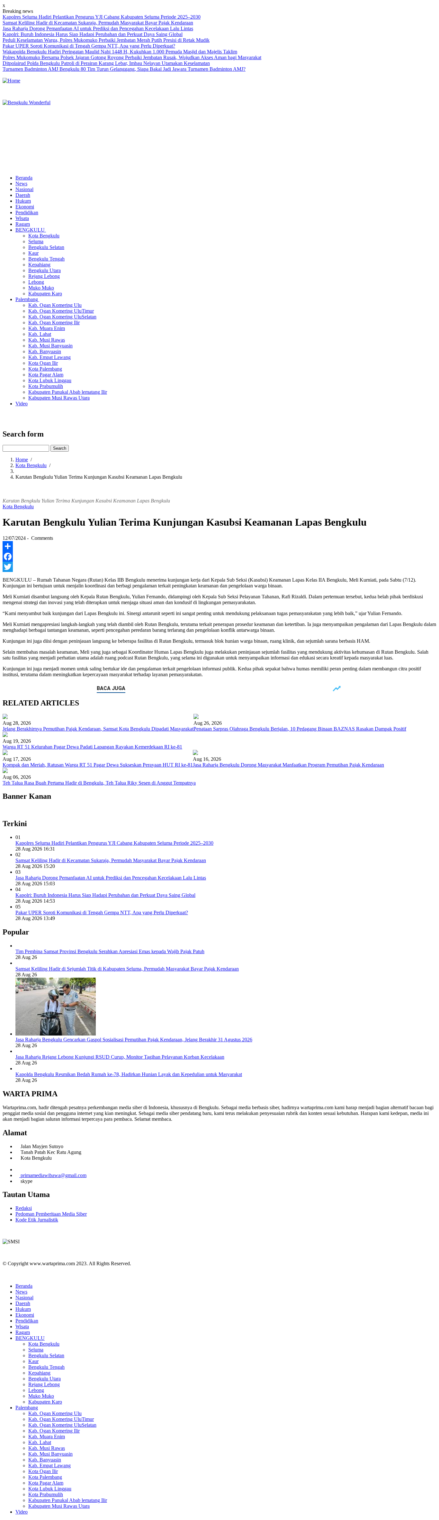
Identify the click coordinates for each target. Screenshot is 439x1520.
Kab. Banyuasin (44, 351)
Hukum (23, 201)
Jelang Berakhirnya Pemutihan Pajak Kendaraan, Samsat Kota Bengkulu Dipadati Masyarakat (98, 729)
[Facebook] (219, 556)
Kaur (33, 253)
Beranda (23, 177)
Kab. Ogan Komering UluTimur (61, 311)
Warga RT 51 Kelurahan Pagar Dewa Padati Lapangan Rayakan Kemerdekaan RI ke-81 (92, 747)
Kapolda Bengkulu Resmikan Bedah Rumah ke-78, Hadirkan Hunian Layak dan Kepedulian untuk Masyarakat (128, 1074)
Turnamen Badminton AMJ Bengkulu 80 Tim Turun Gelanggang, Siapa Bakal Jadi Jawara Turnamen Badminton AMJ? (124, 69)
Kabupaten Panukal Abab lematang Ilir (67, 392)
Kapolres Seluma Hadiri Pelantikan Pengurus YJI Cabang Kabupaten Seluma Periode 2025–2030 (102, 17)
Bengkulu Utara (44, 270)
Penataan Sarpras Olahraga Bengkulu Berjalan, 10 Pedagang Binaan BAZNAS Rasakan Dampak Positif (299, 729)
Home (21, 459)
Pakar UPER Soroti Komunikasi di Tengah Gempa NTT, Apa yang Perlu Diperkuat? (89, 46)
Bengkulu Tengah (46, 259)
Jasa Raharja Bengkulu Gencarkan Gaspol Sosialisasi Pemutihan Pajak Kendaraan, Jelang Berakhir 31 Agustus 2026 (133, 1039)
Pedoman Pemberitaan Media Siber (51, 1214)
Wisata (22, 218)
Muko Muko (41, 287)
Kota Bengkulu (43, 235)
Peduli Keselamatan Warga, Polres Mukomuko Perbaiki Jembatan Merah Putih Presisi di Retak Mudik (106, 40)
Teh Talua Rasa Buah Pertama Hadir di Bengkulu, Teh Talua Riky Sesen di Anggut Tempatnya (99, 783)
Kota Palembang (45, 369)
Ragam (22, 224)
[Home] (11, 80)
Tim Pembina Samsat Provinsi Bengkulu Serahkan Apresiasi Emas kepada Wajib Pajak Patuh (109, 951)
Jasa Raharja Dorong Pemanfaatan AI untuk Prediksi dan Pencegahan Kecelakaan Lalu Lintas (98, 28)
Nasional (24, 189)
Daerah (22, 195)
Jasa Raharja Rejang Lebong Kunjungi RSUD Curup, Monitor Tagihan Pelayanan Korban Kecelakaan (119, 1057)
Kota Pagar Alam (45, 374)
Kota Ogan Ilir (43, 363)
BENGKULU (30, 230)
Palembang (27, 299)
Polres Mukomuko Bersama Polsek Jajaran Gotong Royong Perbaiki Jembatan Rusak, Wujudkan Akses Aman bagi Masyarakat (132, 57)
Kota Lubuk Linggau (49, 380)
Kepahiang (39, 264)
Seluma (35, 241)
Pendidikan (26, 212)
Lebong (36, 282)
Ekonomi (24, 206)
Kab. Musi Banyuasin (50, 345)
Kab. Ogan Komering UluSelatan (62, 316)
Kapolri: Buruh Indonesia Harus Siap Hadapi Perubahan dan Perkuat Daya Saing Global (93, 34)
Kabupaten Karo (45, 293)
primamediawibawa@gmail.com (53, 1175)
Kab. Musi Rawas (46, 340)
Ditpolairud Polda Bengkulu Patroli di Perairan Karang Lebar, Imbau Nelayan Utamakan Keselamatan (106, 63)
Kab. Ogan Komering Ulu (55, 305)
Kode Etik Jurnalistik (36, 1219)
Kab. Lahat (39, 334)
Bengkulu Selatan (46, 247)
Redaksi (23, 1208)
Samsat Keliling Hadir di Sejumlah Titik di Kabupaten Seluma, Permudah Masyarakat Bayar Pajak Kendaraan (127, 969)
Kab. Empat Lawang (49, 357)
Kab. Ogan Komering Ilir (54, 322)
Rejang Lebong (44, 276)
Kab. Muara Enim (46, 328)
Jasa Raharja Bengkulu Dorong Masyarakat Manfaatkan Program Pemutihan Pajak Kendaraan (288, 765)
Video (21, 403)
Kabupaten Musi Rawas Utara (59, 398)
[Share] (219, 546)
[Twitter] (219, 567)
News (21, 183)
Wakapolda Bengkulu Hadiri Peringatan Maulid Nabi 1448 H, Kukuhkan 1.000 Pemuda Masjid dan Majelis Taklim (120, 51)
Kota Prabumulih (45, 386)
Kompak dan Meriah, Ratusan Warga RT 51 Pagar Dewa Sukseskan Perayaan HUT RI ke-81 (98, 765)
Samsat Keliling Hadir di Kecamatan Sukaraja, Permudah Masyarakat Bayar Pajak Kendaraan (98, 22)
